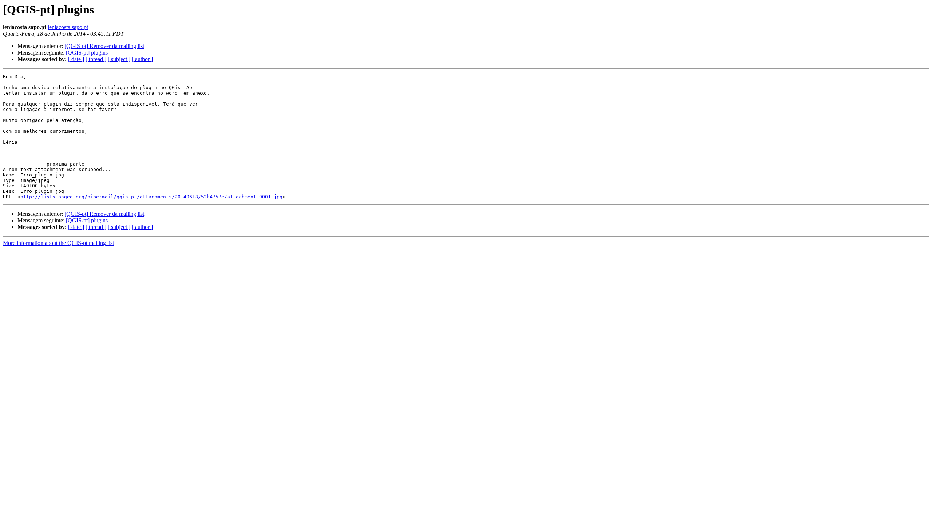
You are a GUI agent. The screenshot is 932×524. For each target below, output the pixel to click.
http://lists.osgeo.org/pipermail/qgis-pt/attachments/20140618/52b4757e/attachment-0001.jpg (151, 196)
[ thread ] (96, 59)
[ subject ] (119, 59)
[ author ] (142, 59)
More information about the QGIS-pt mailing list (58, 243)
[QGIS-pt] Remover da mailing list (104, 46)
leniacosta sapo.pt (68, 27)
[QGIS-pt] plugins (87, 52)
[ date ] (76, 59)
